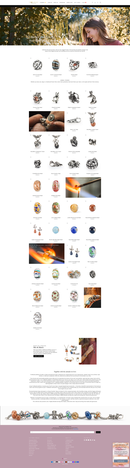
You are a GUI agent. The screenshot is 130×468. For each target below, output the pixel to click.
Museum (30, 455)
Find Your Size (31, 450)
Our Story (67, 443)
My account (49, 440)
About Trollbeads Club (51, 445)
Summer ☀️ (43, 2)
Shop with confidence (33, 445)
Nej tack (121, 464)
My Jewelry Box (50, 443)
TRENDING (62, 2)
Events (67, 450)
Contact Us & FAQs (32, 446)
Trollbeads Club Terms (51, 448)
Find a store (31, 453)
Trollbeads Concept (69, 440)
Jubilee (50, 2)
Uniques (67, 448)
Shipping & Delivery (33, 440)
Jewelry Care (31, 451)
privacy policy (75, 428)
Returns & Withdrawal (33, 441)
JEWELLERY (70, 2)
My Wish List (49, 441)
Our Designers (68, 451)
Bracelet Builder (69, 441)
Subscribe (98, 432)
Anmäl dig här (120, 461)
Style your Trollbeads (70, 446)
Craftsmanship (68, 445)
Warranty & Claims (32, 443)
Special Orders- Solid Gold (34, 448)
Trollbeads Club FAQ (51, 446)
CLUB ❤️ (84, 2)
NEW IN (56, 2)
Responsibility (68, 453)
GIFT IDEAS (77, 2)
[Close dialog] (128, 444)
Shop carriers (38, 356)
